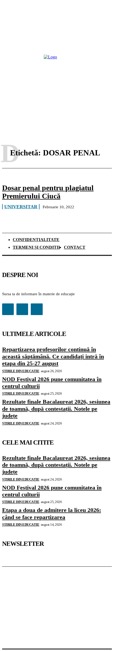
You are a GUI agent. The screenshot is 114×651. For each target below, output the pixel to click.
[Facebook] (8, 309)
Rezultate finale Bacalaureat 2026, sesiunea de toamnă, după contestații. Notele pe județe (56, 408)
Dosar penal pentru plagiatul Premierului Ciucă (48, 192)
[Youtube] (36, 309)
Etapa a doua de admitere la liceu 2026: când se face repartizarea (51, 513)
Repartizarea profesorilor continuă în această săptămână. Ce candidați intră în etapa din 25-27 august (53, 356)
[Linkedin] (22, 309)
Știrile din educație (20, 371)
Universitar (20, 206)
